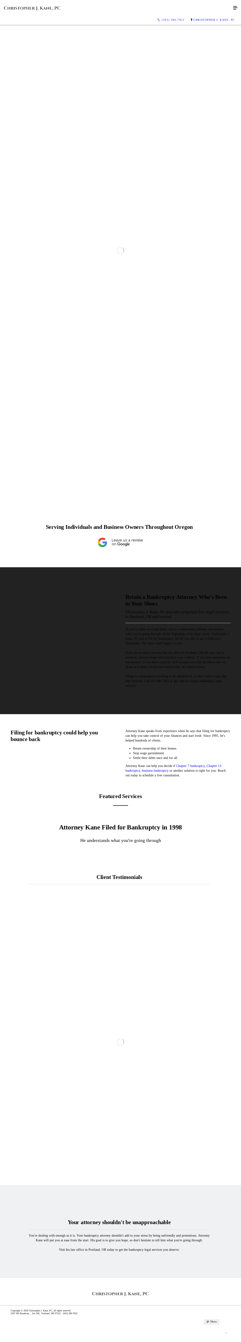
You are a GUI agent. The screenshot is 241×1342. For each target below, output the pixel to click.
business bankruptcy (155, 940)
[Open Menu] (235, 8)
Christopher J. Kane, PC (214, 19)
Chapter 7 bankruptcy (190, 936)
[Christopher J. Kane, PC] (116, 8)
